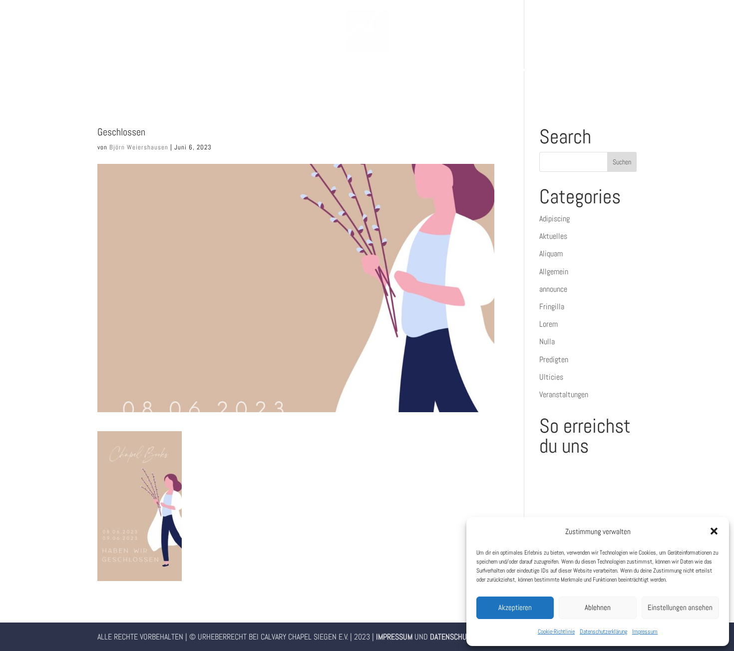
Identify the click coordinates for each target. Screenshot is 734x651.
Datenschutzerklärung (603, 632)
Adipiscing (554, 218)
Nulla (547, 341)
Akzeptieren (515, 607)
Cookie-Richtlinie (556, 632)
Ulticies (551, 377)
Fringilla (551, 306)
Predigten (553, 359)
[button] (714, 531)
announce (553, 289)
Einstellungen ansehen (680, 607)
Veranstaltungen (563, 394)
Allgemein (553, 271)
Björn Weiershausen (138, 147)
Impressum (645, 632)
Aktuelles (553, 236)
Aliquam (551, 253)
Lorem (548, 324)
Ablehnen (598, 607)
